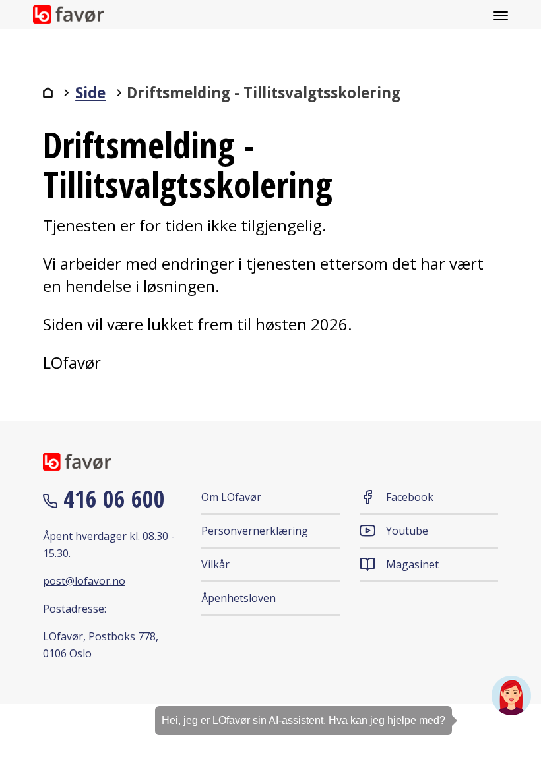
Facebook (409, 497)
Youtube (407, 531)
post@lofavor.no (84, 581)
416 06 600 (111, 499)
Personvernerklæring (254, 531)
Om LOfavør (231, 497)
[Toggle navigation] (500, 14)
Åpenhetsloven (238, 598)
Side (90, 92)
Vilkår (215, 564)
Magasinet (412, 564)
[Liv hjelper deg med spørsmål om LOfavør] (511, 695)
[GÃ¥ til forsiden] (48, 92)
